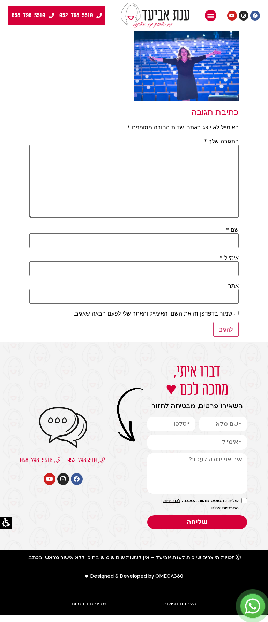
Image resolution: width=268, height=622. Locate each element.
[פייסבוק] (255, 16)
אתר (233, 285)
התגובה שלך (221, 141)
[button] (210, 15)
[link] (155, 15)
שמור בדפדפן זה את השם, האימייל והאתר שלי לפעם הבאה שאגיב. (153, 313)
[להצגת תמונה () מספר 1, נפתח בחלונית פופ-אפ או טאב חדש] (186, 98)
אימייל (229, 258)
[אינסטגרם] (243, 16)
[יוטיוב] (232, 16)
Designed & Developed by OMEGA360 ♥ (134, 576)
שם (232, 229)
